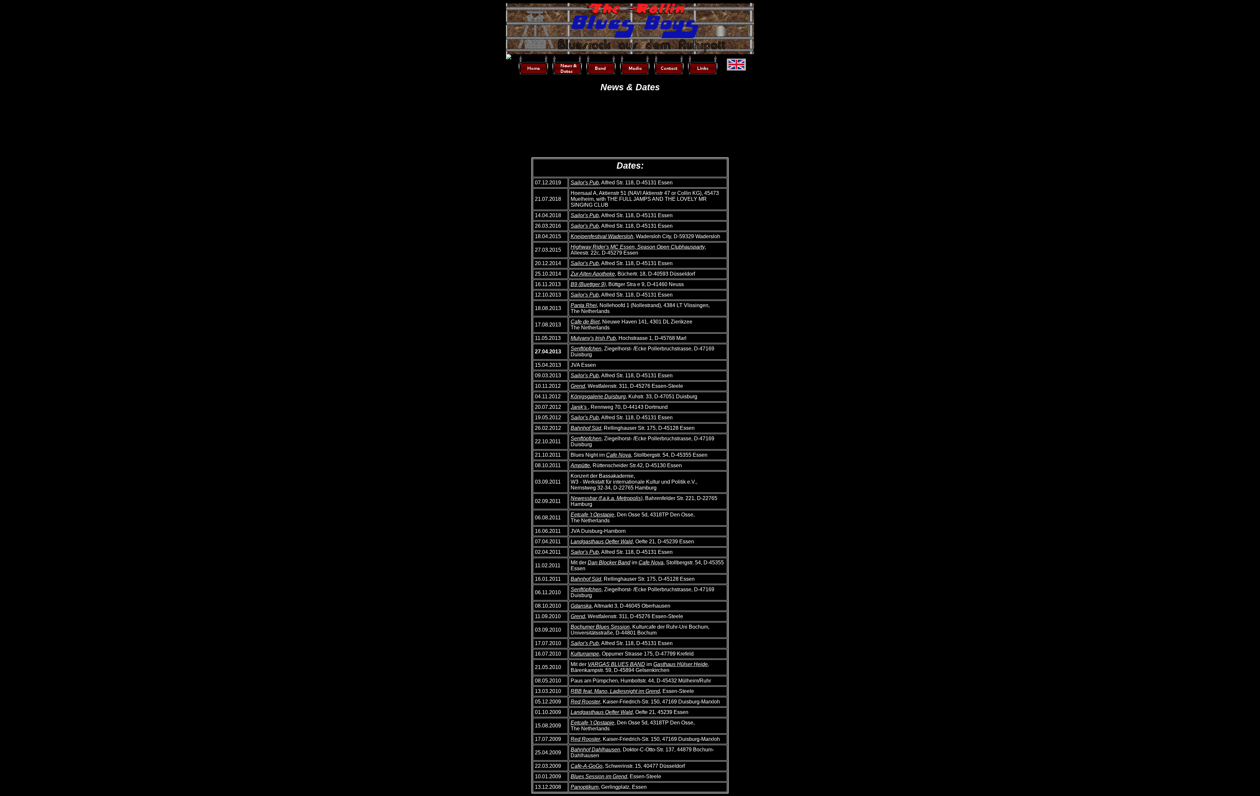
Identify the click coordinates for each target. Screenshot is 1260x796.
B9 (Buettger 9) (588, 284)
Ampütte (580, 465)
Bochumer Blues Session (600, 627)
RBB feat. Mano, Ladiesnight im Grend (615, 691)
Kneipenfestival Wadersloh (602, 236)
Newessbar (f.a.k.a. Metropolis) (606, 498)
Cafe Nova (618, 455)
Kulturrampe (585, 654)
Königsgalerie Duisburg (598, 396)
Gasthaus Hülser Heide (680, 664)
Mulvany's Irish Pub (593, 338)
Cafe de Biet (585, 322)
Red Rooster (585, 701)
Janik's (579, 407)
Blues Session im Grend (599, 776)
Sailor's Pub (585, 182)
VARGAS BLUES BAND (616, 664)
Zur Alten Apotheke (593, 274)
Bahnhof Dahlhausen (595, 749)
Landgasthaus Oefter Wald (602, 541)
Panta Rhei (584, 305)
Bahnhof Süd (586, 428)
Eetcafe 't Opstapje (592, 514)
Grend (578, 386)
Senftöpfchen (586, 348)
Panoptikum (584, 787)
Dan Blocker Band (609, 562)
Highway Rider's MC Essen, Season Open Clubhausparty (638, 247)
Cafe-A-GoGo (586, 766)
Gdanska (581, 606)
